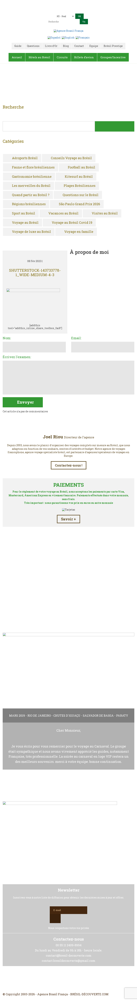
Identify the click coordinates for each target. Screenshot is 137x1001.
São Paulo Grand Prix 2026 (79, 204)
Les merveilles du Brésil (31, 186)
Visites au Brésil (105, 213)
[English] (68, 37)
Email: (76, 338)
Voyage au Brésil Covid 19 (72, 223)
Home (64, 84)
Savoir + (68, 519)
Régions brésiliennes (29, 204)
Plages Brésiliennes (79, 186)
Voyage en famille (78, 232)
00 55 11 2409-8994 (78, 4)
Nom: (7, 338)
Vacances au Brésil (63, 213)
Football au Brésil (81, 167)
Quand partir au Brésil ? (30, 195)
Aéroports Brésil (25, 158)
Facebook (60, 979)
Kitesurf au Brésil (79, 177)
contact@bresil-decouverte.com (49, 9)
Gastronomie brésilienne (32, 177)
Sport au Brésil (23, 213)
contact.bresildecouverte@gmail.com (95, 9)
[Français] (83, 37)
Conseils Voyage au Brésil (71, 158)
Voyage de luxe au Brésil (31, 232)
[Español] (54, 37)
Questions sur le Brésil (80, 195)
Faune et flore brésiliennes (33, 167)
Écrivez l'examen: (17, 357)
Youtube (77, 979)
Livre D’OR (68, 614)
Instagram (68, 979)
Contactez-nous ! (68, 465)
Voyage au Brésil (25, 223)
